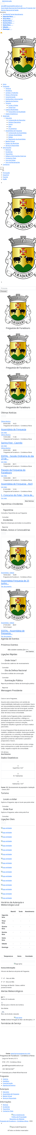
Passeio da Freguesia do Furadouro (13, 471)
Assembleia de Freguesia (14, 131)
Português (6, 173)
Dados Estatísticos (12, 114)
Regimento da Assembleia (17, 139)
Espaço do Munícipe (12, 143)
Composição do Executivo (16, 120)
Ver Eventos (30, 651)
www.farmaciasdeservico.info (20, 1054)
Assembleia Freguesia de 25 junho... (15, 582)
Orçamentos (12, 129)
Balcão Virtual (10, 141)
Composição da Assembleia (17, 133)
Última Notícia (5, 421)
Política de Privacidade (19, 1117)
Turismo (8, 103)
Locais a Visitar (13, 105)
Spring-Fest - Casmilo (11, 442)
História (8, 88)
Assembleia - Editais (7, 573)
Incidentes (9, 152)
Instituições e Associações (14, 99)
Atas (9, 126)
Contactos (6, 164)
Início (4, 84)
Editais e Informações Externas (16, 156)
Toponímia (9, 154)
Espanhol (6, 175)
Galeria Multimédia (12, 110)
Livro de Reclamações (13, 162)
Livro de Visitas (10, 160)
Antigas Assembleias (15, 135)
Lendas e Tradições (12, 93)
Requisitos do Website (17, 1119)
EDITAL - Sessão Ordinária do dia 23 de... (17, 457)
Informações (7, 148)
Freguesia (6, 86)
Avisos (10, 124)
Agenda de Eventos (12, 101)
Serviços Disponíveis (12, 145)
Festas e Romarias (12, 95)
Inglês (5, 179)
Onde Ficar (12, 107)
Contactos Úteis (11, 158)
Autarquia (6, 116)
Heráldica (9, 91)
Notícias (8, 150)
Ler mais (4, 432)
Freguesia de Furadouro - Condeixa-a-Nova (14, 1121)
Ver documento (6, 586)
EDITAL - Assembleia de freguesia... (13, 632)
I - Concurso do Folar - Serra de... (17, 495)
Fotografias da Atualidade (16, 112)
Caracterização (10, 97)
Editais (10, 137)
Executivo (9, 118)
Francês (5, 177)
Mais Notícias (29, 501)
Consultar (5, 517)
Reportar (5, 527)
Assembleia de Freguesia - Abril (17, 483)
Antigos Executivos (14, 122)
